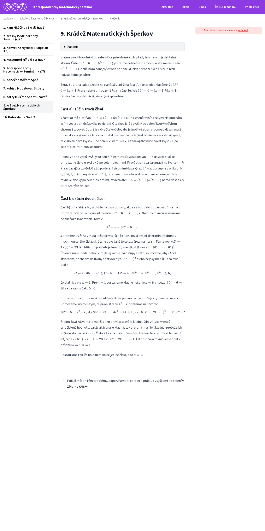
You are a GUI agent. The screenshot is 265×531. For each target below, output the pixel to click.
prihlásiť (243, 30)
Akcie (185, 7)
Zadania (8, 19)
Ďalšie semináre (225, 7)
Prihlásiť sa (252, 7)
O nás (202, 7)
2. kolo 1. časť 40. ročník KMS (37, 19)
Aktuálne (167, 7)
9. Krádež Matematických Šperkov (82, 19)
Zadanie (72, 47)
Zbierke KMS (76, 386)
